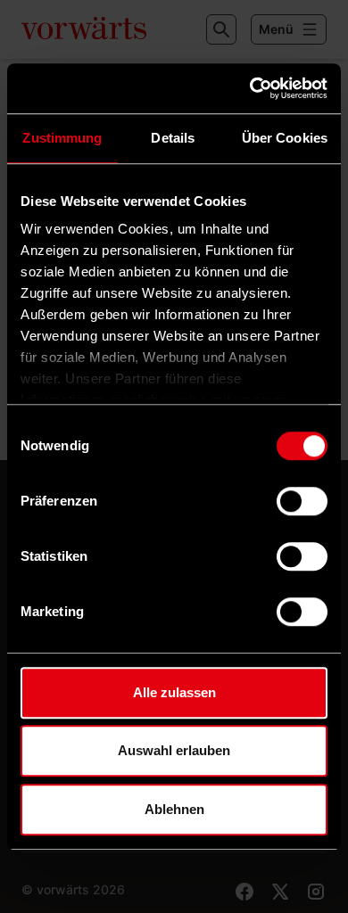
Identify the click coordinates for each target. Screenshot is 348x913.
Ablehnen (174, 809)
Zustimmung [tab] (62, 137)
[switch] (302, 501)
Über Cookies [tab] (284, 137)
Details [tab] (173, 137)
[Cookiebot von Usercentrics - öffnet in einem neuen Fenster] (250, 88)
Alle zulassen (174, 692)
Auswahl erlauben (174, 750)
